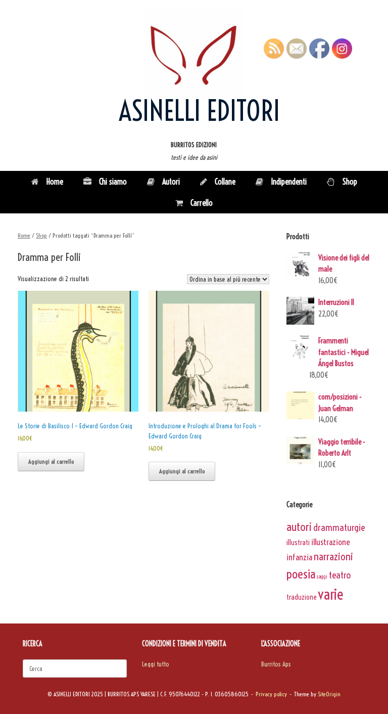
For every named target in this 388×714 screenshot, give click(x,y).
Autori (171, 181)
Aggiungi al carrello (51, 461)
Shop (350, 181)
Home (54, 181)
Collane (225, 181)
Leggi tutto (155, 664)
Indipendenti (289, 181)
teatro (340, 575)
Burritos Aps (276, 664)
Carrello (201, 203)
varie (331, 594)
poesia (300, 574)
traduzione (301, 597)
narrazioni (333, 556)
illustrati (298, 542)
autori (299, 527)
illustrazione (330, 542)
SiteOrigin (329, 694)
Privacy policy (271, 694)
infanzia (299, 557)
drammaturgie (339, 527)
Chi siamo (113, 181)
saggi (322, 576)
